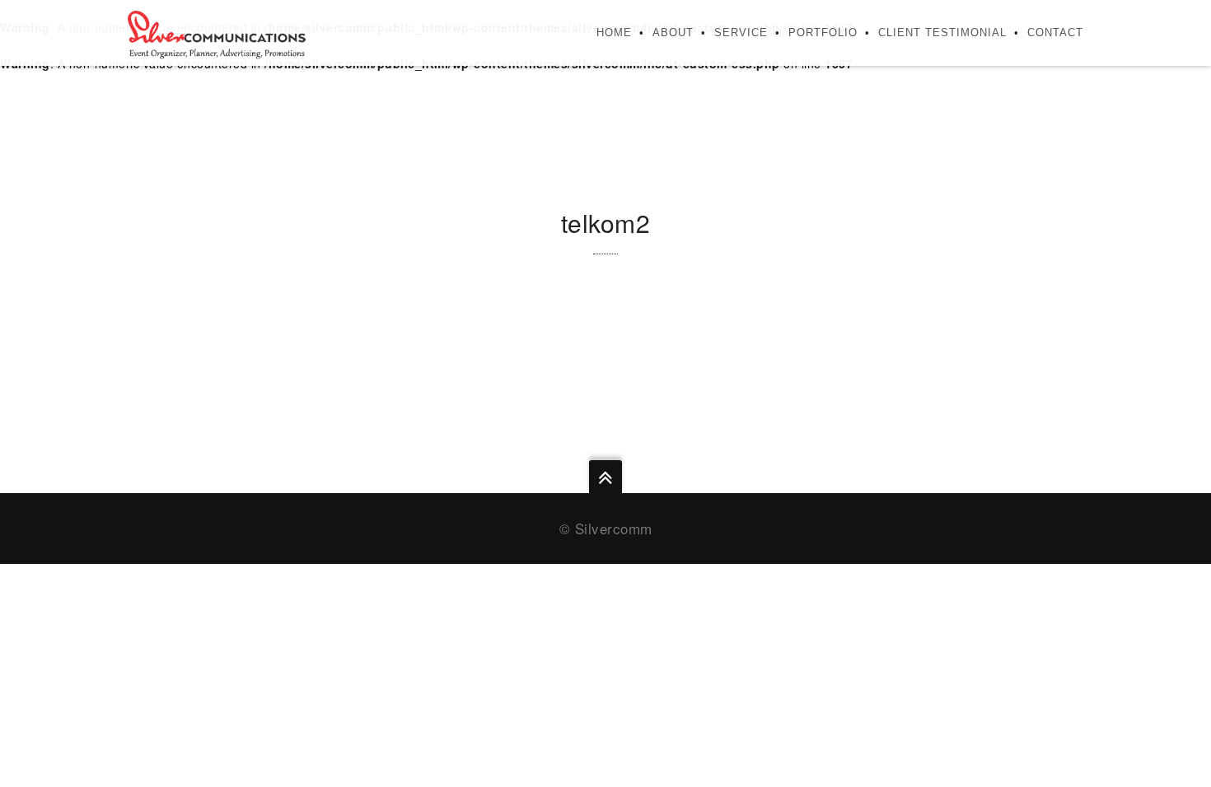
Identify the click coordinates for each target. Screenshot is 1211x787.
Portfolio (823, 32)
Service (741, 32)
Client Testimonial (942, 32)
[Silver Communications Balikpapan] (217, 33)
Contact (1055, 32)
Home (614, 32)
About (673, 32)
